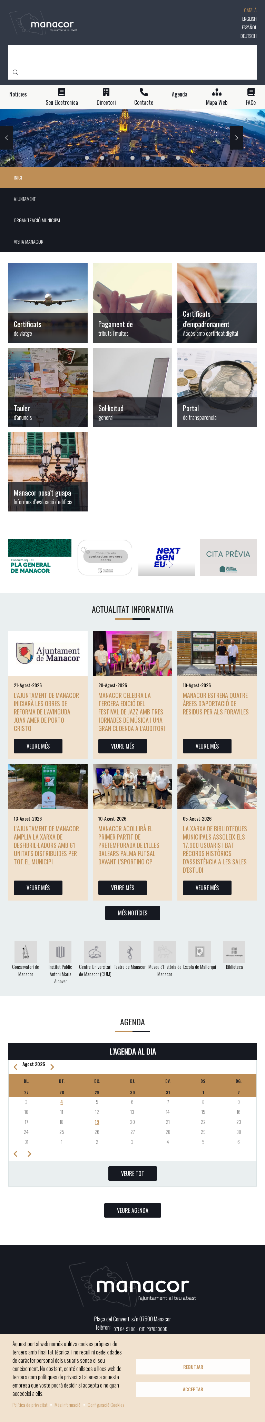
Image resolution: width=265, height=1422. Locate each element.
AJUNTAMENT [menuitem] (25, 198)
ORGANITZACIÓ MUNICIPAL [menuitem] (37, 220)
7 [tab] (178, 158)
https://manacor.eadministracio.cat (48, 387)
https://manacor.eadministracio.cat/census (217, 303)
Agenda (179, 94)
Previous (6, 138)
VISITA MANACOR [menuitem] (28, 241)
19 (97, 1121)
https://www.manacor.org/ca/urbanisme (48, 471)
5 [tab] (148, 158)
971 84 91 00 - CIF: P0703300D (140, 1328)
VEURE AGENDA (132, 1210)
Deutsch (249, 35)
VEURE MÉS (38, 746)
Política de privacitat (30, 1404)
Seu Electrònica (62, 102)
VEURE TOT (132, 1173)
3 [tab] (117, 158)
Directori (106, 102)
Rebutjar (193, 1366)
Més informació (67, 1404)
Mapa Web (216, 102)
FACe (251, 102)
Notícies (18, 94)
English (249, 18)
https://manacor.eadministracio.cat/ (132, 387)
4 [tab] (132, 158)
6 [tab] (163, 158)
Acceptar (193, 1389)
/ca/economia (132, 303)
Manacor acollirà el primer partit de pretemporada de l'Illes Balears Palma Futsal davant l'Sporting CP (128, 845)
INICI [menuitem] (18, 177)
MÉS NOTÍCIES (132, 913)
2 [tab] (102, 158)
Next (236, 138)
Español (249, 27)
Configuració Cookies (106, 1404)
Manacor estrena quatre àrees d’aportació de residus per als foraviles (216, 703)
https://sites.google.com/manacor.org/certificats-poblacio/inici (48, 303)
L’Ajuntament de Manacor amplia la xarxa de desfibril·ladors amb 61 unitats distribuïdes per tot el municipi (46, 845)
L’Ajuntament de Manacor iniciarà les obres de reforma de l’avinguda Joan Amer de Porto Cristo (46, 712)
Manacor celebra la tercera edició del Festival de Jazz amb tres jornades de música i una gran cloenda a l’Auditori (131, 712)
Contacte (143, 102)
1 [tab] (87, 158)
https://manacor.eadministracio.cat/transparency (217, 387)
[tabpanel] (132, 138)
